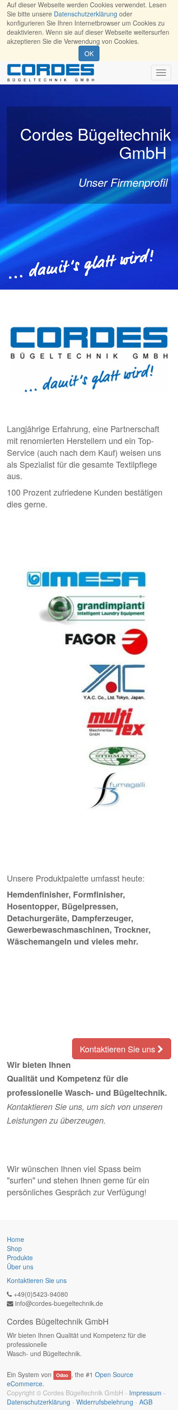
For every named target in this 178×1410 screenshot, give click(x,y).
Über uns (20, 1266)
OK (89, 53)
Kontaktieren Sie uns (118, 1049)
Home (15, 1239)
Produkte (20, 1257)
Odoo (62, 1375)
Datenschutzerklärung (85, 13)
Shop (14, 1248)
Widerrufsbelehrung (104, 1401)
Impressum (145, 1392)
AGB (145, 1401)
